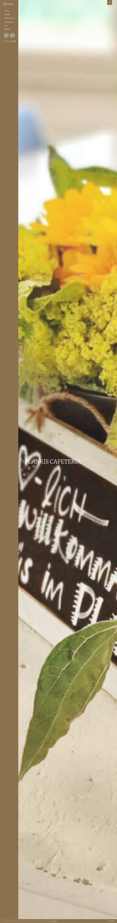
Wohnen (7, 14)
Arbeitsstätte (9, 18)
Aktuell (7, 11)
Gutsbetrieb (8, 22)
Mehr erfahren (53, 921)
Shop (6, 25)
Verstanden (111, 921)
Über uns (7, 29)
